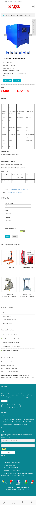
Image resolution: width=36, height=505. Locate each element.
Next (30, 35)
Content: (7, 217)
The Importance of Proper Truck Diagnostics (14, 421)
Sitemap (27, 489)
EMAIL (17, 81)
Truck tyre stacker (27, 267)
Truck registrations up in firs (11, 342)
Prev (5, 35)
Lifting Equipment (8, 323)
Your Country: (9, 203)
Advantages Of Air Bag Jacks (11, 346)
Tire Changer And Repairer (10, 350)
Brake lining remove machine (19, 189)
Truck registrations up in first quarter (12, 424)
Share (4, 504)
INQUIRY (8, 81)
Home (7, 15)
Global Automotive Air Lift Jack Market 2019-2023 (15, 419)
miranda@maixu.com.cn (13, 362)
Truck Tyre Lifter (9, 267)
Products (13, 15)
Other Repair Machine (23, 15)
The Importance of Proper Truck (12, 338)
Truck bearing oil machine (15, 192)
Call (13, 504)
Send (7, 236)
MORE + (4, 401)
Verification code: (10, 228)
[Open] (34, 27)
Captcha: (3, 443)
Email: (6, 210)
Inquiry (22, 504)
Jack (4, 313)
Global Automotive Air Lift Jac (11, 335)
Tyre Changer (7, 316)
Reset (15, 236)
